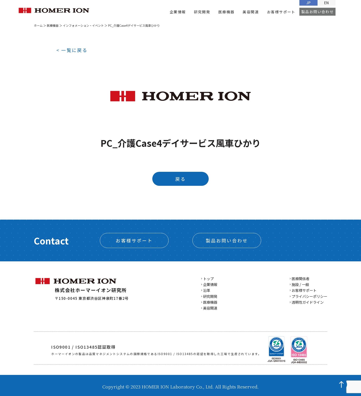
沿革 (206, 290)
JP (308, 2)
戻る (180, 179)
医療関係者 (300, 278)
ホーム (38, 25)
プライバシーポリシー (309, 296)
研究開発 (202, 11)
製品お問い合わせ (317, 11)
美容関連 (251, 11)
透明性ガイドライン (308, 302)
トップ (208, 278)
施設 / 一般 (300, 284)
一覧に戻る (74, 50)
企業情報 (178, 11)
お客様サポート (281, 11)
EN (326, 2)
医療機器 (226, 11)
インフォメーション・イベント (83, 25)
